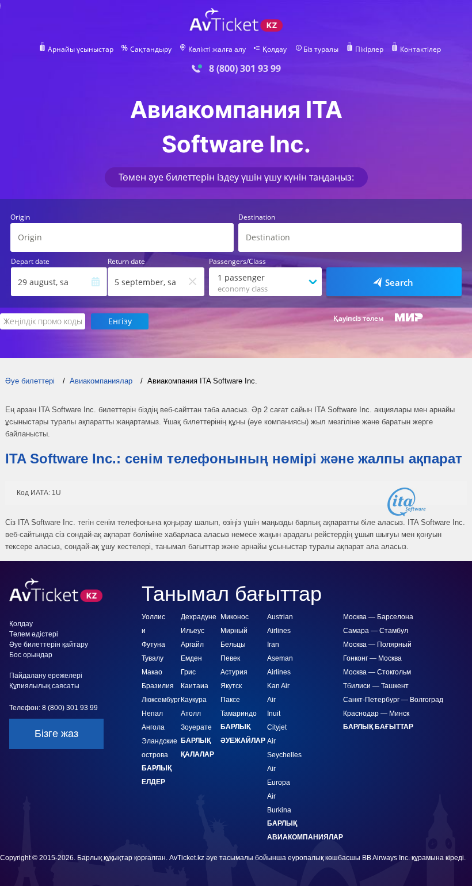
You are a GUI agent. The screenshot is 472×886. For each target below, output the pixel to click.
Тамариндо (238, 713)
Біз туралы (320, 49)
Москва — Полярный (377, 644)
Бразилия (158, 686)
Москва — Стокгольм (377, 672)
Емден (191, 658)
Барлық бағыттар (378, 727)
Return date (126, 261)
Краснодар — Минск (376, 713)
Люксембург (161, 700)
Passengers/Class (237, 261)
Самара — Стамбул (375, 631)
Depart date (30, 261)
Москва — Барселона (378, 617)
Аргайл (192, 644)
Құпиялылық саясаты (44, 686)
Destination (256, 217)
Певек (230, 658)
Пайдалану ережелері (45, 676)
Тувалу (152, 658)
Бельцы (233, 644)
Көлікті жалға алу (217, 49)
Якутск (231, 686)
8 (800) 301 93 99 (245, 69)
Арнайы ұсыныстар (80, 49)
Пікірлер (369, 49)
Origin (20, 217)
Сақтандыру (151, 49)
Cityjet (277, 727)
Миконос (234, 617)
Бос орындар (30, 655)
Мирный (234, 631)
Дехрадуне (198, 617)
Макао (152, 672)
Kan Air (278, 686)
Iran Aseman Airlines (280, 658)
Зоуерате (196, 727)
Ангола (153, 727)
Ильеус (192, 631)
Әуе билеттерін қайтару (48, 644)
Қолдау (274, 49)
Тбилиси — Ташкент (376, 686)
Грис (188, 672)
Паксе (230, 700)
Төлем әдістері (33, 634)
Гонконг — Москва (372, 658)
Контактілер (420, 49)
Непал (152, 713)
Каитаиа (194, 686)
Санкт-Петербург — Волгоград (393, 700)
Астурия (234, 672)
